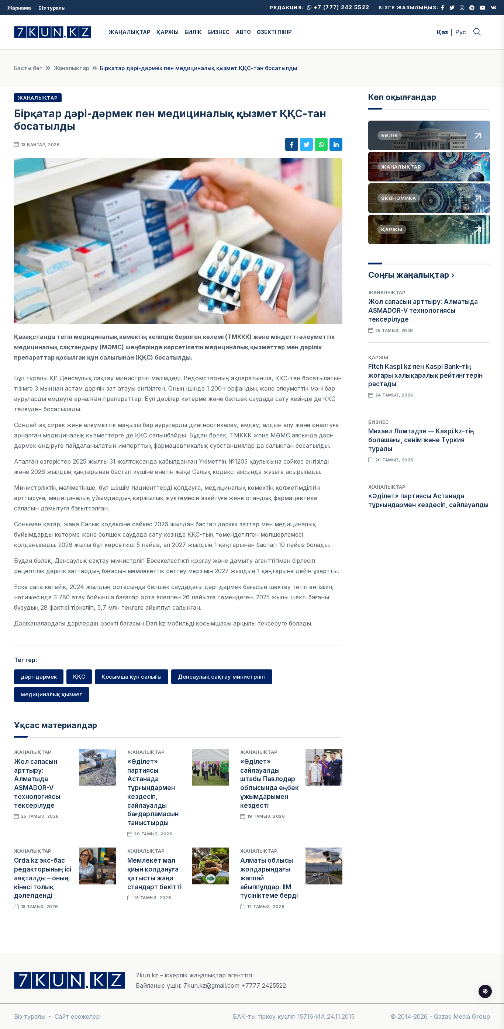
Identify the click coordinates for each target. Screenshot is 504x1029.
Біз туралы (52, 8)
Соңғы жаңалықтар (408, 275)
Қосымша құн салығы (131, 676)
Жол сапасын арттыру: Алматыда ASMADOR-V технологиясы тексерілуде (423, 310)
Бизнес (378, 422)
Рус (460, 32)
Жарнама (19, 8)
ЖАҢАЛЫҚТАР (130, 32)
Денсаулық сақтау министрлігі (222, 676)
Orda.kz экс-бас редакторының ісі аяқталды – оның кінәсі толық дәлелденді (42, 878)
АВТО (243, 32)
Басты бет (28, 68)
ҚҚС (79, 676)
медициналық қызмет (52, 694)
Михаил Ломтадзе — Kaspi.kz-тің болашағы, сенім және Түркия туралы (421, 440)
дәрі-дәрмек (39, 676)
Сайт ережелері (78, 1016)
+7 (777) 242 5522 (340, 7)
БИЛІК (192, 32)
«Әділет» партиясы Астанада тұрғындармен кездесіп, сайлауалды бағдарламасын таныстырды (428, 504)
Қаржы (378, 357)
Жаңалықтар (71, 68)
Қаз (442, 32)
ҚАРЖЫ (167, 32)
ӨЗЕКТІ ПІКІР (274, 32)
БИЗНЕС (218, 32)
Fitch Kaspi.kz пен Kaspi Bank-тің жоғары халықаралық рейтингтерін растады (425, 375)
